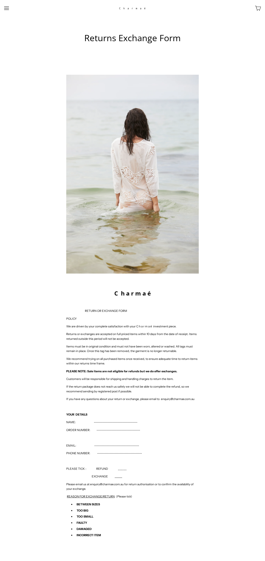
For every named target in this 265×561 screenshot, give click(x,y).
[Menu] (6, 8)
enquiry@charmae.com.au (177, 399)
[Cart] (258, 8)
